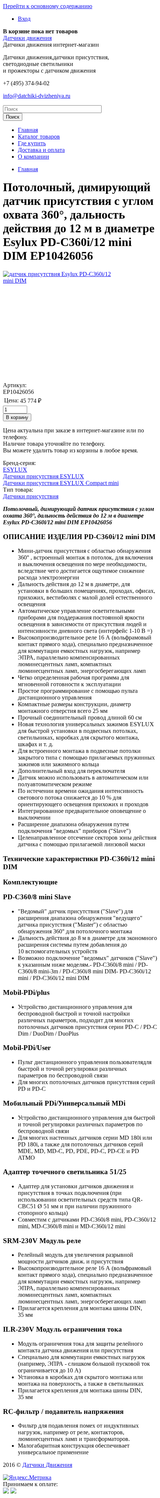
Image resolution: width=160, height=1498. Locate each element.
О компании (33, 156)
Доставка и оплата (41, 150)
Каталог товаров (39, 136)
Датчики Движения (47, 1465)
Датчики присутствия (30, 496)
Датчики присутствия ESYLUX (43, 476)
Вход (24, 19)
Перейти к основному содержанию (47, 6)
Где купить (32, 143)
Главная (28, 130)
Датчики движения (27, 38)
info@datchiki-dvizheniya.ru (36, 96)
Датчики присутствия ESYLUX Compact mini (61, 483)
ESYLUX (15, 469)
